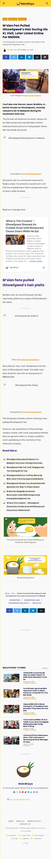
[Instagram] (20, 792)
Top (26, 843)
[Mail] (34, 792)
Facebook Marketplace (32, 95)
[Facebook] (6, 57)
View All (45, 668)
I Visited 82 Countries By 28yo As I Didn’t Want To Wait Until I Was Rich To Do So (35, 676)
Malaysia (37, 603)
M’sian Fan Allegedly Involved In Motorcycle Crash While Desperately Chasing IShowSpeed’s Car (23, 495)
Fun (5, 19)
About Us (20, 821)
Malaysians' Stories (14, 667)
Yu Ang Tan (12, 50)
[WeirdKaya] (25, 3)
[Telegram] (29, 57)
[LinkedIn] (21, 57)
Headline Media (30, 828)
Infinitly (28, 831)
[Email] (37, 57)
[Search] (47, 3)
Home (7, 593)
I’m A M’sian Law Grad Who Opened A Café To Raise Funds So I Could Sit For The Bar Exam (35, 691)
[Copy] (44, 57)
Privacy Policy (34, 821)
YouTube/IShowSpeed (32, 174)
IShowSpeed (14, 600)
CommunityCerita (29, 683)
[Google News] (37, 792)
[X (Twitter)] (13, 57)
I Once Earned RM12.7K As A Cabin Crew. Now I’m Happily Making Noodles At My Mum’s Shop (36, 723)
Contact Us (25, 824)
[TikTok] (25, 792)
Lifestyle (12, 19)
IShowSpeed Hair (32, 600)
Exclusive (26, 745)
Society (22, 19)
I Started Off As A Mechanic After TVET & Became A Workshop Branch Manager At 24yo (35, 738)
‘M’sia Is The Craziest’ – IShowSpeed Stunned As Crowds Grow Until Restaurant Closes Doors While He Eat (26, 506)
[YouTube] (22, 792)
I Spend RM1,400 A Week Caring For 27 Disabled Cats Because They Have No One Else (35, 707)
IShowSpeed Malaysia (19, 603)
